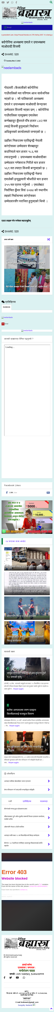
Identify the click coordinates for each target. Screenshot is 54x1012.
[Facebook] (16, 2)
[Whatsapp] (12, 2)
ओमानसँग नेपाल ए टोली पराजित (21, 616)
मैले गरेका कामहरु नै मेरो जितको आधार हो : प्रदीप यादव (26, 286)
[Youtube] (3, 2)
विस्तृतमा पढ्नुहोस (18, 689)
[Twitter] (8, 2)
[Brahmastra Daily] (27, 20)
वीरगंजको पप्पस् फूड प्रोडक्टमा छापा (24, 566)
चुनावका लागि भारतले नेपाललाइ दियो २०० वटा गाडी (25, 263)
